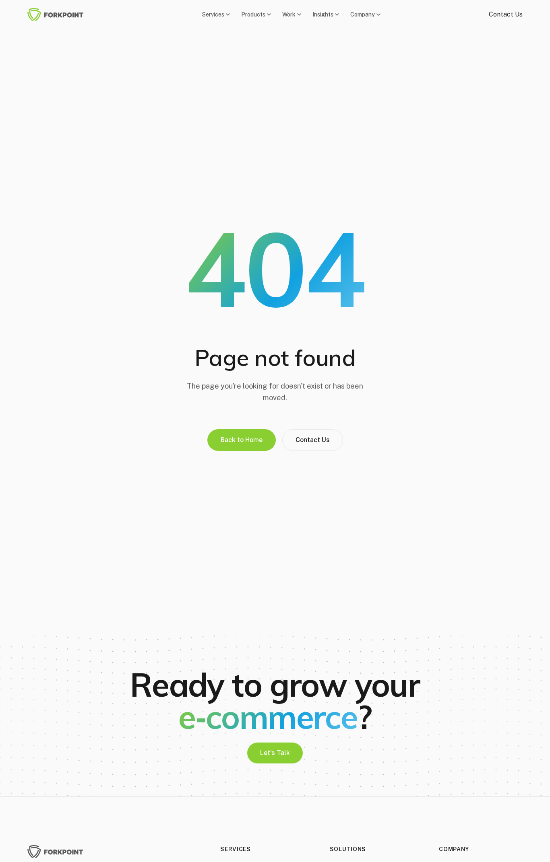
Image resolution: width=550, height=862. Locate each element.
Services (213, 14)
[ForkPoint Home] (60, 14)
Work (289, 14)
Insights (322, 14)
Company (362, 14)
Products (253, 14)
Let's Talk (275, 753)
